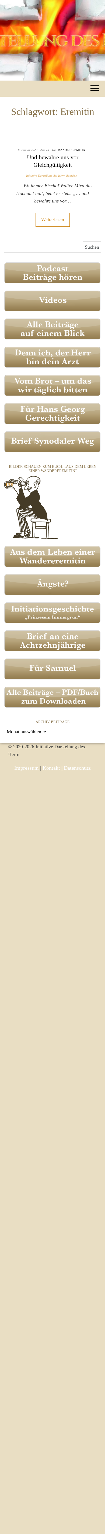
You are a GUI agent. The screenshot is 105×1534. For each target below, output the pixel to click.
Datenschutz (77, 768)
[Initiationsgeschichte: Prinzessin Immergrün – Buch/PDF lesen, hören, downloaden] (52, 612)
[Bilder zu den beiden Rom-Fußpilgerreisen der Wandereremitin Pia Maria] (31, 506)
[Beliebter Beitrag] (52, 385)
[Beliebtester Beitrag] (52, 356)
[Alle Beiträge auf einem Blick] (52, 328)
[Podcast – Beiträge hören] (52, 272)
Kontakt (51, 768)
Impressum (26, 768)
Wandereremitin (71, 149)
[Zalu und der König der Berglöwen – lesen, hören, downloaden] (52, 668)
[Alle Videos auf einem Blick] (52, 300)
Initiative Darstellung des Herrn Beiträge (51, 175)
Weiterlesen (52, 219)
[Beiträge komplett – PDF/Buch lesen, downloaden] (52, 696)
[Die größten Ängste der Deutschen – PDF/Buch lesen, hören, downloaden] (52, 584)
